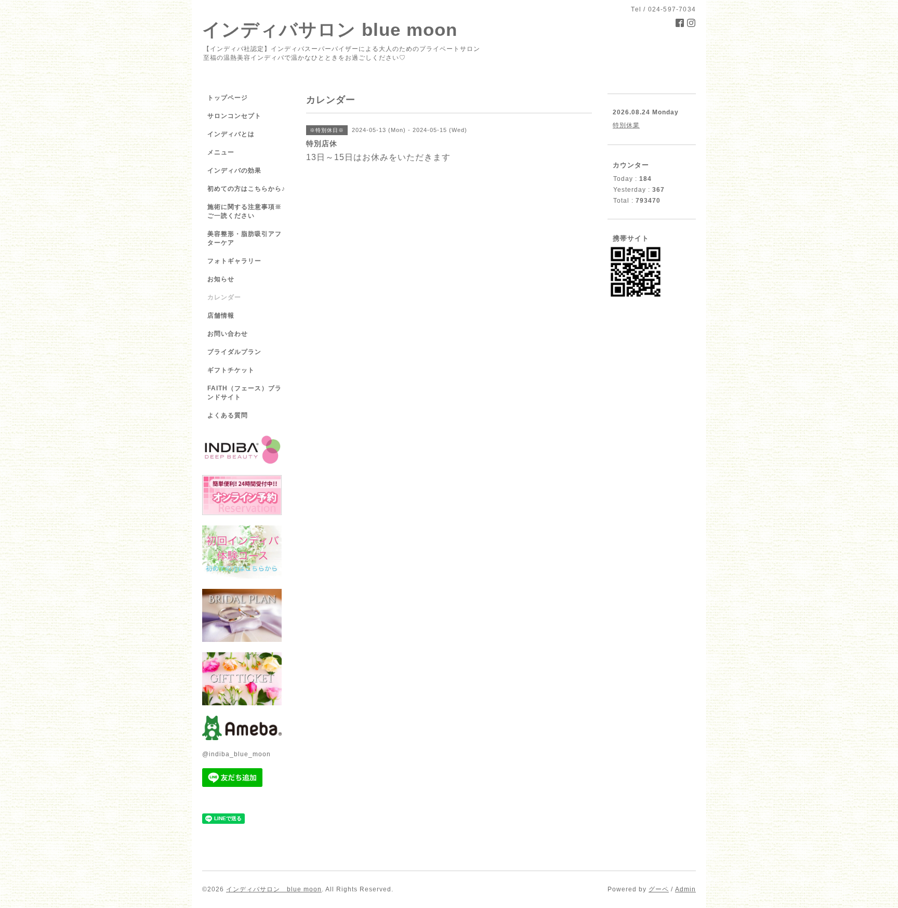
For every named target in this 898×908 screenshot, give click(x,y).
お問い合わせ (227, 333)
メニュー (220, 152)
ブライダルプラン (234, 352)
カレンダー (224, 297)
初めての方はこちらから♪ (246, 188)
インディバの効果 (234, 170)
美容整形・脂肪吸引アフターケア (244, 238)
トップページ (227, 97)
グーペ (659, 889)
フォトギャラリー (234, 261)
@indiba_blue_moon (236, 754)
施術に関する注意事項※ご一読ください (244, 211)
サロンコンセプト (234, 116)
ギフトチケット (231, 370)
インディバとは (231, 134)
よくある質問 (227, 415)
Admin (685, 889)
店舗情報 (220, 315)
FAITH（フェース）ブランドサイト (244, 393)
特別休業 (626, 125)
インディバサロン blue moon (329, 29)
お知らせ (220, 279)
